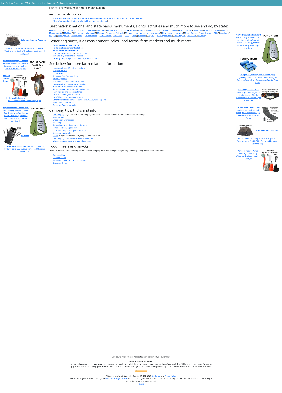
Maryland (226, 30)
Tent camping (58, 114)
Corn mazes (58, 73)
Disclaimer (156, 376)
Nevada (129, 33)
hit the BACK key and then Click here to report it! (98, 18)
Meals (55, 136)
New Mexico (167, 33)
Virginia (151, 36)
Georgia (141, 30)
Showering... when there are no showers (70, 125)
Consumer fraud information (65, 105)
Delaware (124, 30)
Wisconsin (191, 36)
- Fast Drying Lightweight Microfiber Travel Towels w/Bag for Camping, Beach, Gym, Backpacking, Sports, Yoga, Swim (257, 79)
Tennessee (117, 36)
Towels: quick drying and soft (65, 128)
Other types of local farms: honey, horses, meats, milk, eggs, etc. (79, 100)
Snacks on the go (60, 163)
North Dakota (205, 33)
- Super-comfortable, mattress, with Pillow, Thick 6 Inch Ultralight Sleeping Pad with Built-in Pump (248, 112)
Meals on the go (59, 157)
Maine (217, 30)
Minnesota (78, 33)
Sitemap (141, 384)
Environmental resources (63, 102)
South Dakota (105, 36)
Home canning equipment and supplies (69, 84)
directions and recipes (68, 56)
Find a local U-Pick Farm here (65, 50)
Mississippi (90, 33)
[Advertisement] (25, 15)
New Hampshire (141, 33)
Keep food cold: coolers (62, 133)
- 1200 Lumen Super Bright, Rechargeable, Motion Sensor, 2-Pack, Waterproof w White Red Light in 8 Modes (248, 95)
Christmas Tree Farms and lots (65, 76)
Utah (134, 36)
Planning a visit (48, 3)
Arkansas (71, 30)
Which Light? (58, 122)
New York (179, 33)
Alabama (54, 30)
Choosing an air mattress (63, 120)
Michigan (68, 33)
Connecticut (112, 30)
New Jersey (155, 33)
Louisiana (208, 30)
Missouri (101, 33)
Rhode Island (76, 36)
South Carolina (91, 36)
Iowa (181, 30)
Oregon (52, 36)
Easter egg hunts (60, 78)
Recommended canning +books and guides (71, 89)
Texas (127, 36)
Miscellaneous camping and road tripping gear (72, 141)
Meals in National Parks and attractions (69, 160)
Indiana (174, 30)
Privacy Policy (170, 376)
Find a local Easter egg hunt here (67, 45)
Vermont (142, 36)
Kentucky (198, 30)
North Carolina (191, 33)
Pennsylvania (63, 36)
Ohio (216, 33)
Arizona (81, 30)
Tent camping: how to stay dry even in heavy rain (73, 138)
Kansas (189, 30)
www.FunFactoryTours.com (116, 378)
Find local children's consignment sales (69, 81)
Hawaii (150, 30)
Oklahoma (224, 33)
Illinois (165, 30)
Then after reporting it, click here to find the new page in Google (80, 21)
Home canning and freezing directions (69, 68)
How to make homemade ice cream (67, 86)
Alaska (62, 30)
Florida (133, 30)
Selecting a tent (59, 117)
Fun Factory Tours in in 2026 (15, 3)
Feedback (61, 3)
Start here (36, 3)
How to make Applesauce (63, 53)
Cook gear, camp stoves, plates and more (70, 130)
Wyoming (202, 36)
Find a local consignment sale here (68, 48)
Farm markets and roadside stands (67, 92)
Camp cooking (59, 155)
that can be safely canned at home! (76, 58)
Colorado (101, 30)
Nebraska (120, 33)
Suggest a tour (72, 3)
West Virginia (179, 36)
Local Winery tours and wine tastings (68, 97)
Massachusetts (55, 33)
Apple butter (82, 53)
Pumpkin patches (60, 70)
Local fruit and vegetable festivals (67, 94)
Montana (111, 33)
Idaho (157, 30)
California (91, 30)
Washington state (164, 36)
